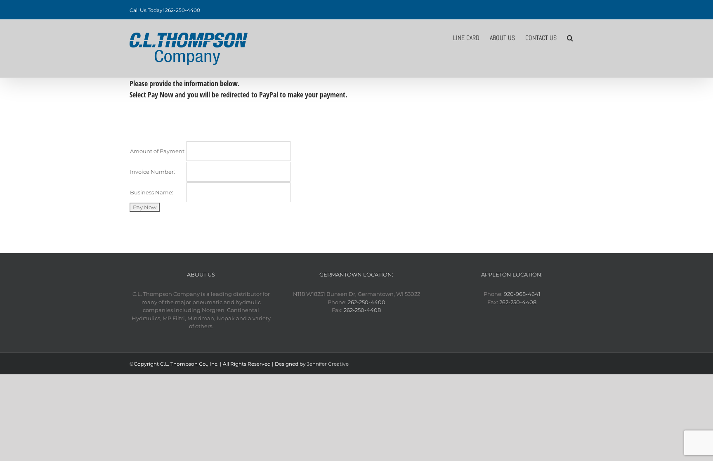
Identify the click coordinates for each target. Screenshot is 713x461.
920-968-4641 (522, 294)
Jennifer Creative (328, 364)
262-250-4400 (366, 302)
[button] (570, 37)
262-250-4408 (362, 310)
